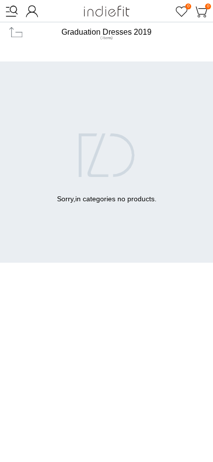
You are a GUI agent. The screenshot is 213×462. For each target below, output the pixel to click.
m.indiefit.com (107, 11)
